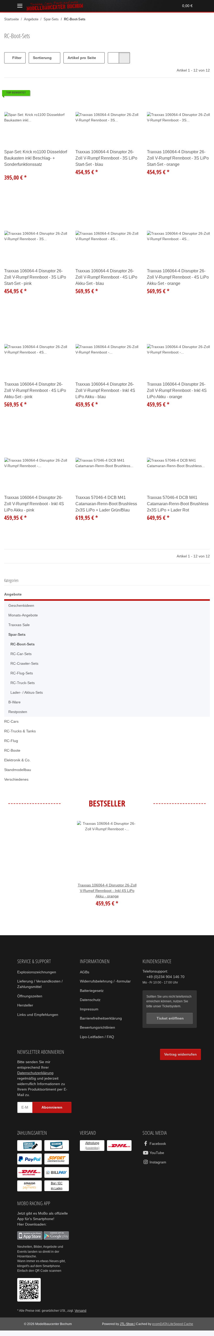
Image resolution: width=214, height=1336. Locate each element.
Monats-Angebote (23, 615)
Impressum (90, 1014)
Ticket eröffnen (170, 1018)
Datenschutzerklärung (36, 1078)
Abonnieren (51, 1112)
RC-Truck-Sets (22, 682)
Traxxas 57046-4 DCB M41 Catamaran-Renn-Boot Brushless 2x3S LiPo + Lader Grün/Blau (102, 504)
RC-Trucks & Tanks (20, 731)
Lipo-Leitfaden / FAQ (97, 1042)
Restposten (18, 711)
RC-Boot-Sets (22, 644)
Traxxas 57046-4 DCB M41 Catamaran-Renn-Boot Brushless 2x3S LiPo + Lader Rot (178, 504)
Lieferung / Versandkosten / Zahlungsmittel (41, 984)
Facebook (157, 1149)
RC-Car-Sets (20, 653)
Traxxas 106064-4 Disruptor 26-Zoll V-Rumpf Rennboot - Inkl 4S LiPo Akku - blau (106, 390)
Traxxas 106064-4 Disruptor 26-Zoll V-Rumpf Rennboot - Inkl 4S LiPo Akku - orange (178, 390)
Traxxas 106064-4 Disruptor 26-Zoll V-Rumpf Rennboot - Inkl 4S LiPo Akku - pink (35, 504)
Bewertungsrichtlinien (99, 1033)
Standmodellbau (18, 769)
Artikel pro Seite (82, 57)
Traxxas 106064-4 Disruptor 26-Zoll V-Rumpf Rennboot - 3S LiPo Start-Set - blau (106, 158)
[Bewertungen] (11, 170)
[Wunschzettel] (165, 6)
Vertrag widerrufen (180, 1059)
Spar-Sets (16, 634)
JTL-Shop (126, 1329)
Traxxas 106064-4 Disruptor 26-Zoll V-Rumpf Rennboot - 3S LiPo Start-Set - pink (35, 277)
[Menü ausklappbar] (19, 6)
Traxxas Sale (19, 624)
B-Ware (14, 702)
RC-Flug (10, 740)
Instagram (157, 1167)
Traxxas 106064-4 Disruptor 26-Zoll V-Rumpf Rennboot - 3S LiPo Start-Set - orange (177, 158)
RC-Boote (12, 750)
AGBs (84, 972)
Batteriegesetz (92, 996)
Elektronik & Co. (18, 760)
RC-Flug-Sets (21, 673)
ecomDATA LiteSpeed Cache (172, 1329)
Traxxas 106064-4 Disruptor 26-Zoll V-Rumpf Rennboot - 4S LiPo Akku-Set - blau (106, 277)
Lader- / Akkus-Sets (27, 692)
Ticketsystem (172, 1006)
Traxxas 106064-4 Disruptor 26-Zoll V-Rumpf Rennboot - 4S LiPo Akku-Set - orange (177, 277)
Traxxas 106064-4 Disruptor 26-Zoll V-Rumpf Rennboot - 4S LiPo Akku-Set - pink (35, 390)
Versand (82, 1316)
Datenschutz (91, 1005)
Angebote (12, 594)
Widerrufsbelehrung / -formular (100, 984)
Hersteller (25, 1005)
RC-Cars (11, 721)
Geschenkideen (21, 605)
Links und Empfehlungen (39, 1014)
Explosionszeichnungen (37, 972)
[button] (146, 6)
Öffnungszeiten (30, 996)
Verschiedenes (17, 779)
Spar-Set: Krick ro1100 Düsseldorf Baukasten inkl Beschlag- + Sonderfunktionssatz (29, 158)
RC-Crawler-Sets (24, 663)
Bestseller (107, 803)
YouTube (156, 1158)
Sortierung (42, 57)
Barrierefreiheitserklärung (103, 1023)
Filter (16, 57)
